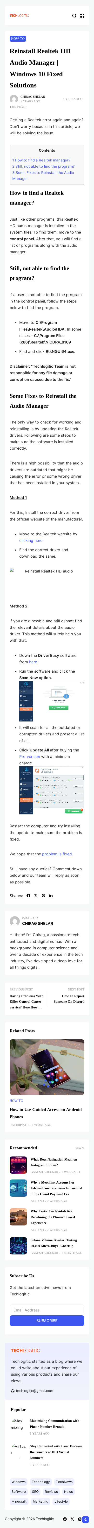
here (33, 661)
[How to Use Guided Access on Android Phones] (47, 1067)
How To (18, 38)
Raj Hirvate (19, 1125)
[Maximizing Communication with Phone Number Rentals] (18, 1425)
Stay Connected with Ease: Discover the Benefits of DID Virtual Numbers (56, 1452)
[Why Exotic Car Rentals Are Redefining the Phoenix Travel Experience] (18, 1216)
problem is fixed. (57, 854)
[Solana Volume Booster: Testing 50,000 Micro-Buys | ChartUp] (18, 1245)
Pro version (29, 756)
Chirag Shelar (32, 96)
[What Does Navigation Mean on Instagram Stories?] (18, 1165)
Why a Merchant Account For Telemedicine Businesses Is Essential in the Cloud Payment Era (56, 1188)
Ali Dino (37, 1201)
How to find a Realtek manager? (41, 160)
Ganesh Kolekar (44, 1172)
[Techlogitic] (19, 15)
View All (79, 1147)
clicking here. (31, 540)
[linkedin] (51, 896)
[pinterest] (43, 896)
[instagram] (80, 1519)
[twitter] (36, 896)
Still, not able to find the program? (43, 166)
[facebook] (28, 896)
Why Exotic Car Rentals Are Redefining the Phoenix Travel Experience (53, 1217)
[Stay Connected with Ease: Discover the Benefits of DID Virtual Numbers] (18, 1451)
